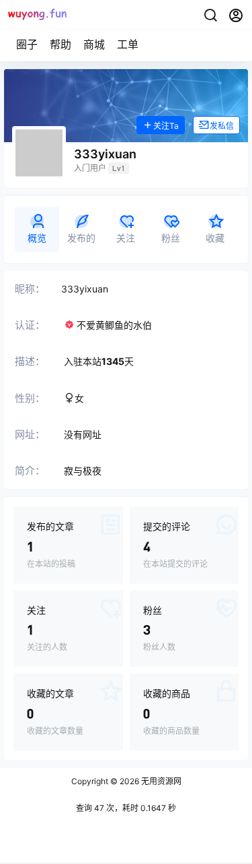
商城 (94, 44)
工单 (127, 44)
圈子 (27, 44)
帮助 (60, 44)
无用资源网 (160, 781)
